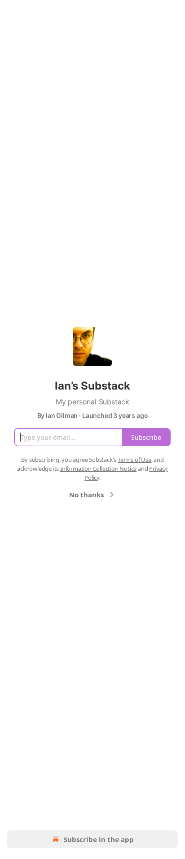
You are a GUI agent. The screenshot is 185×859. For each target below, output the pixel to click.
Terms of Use (134, 460)
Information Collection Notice (98, 469)
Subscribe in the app (99, 839)
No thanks (86, 494)
